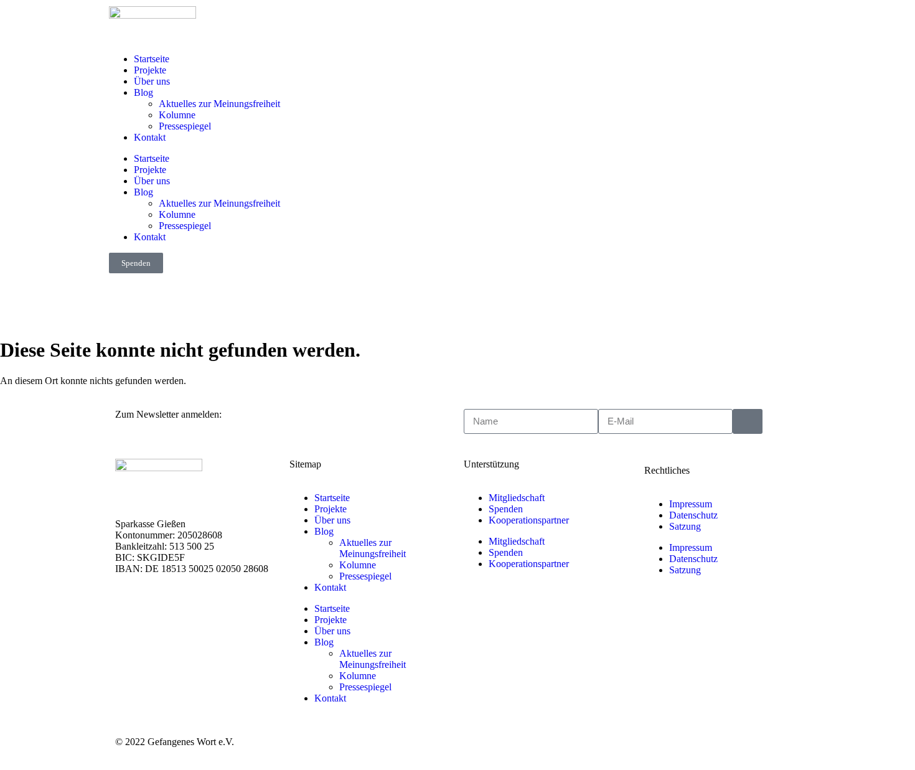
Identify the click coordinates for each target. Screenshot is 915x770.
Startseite (151, 59)
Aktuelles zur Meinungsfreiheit (219, 103)
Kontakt (150, 137)
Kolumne (177, 115)
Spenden (506, 509)
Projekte (150, 70)
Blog (143, 92)
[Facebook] (21, 301)
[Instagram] (55, 301)
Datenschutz (693, 515)
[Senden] (747, 421)
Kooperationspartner (529, 520)
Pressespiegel (185, 126)
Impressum (690, 504)
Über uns (152, 81)
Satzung (685, 526)
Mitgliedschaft (517, 497)
